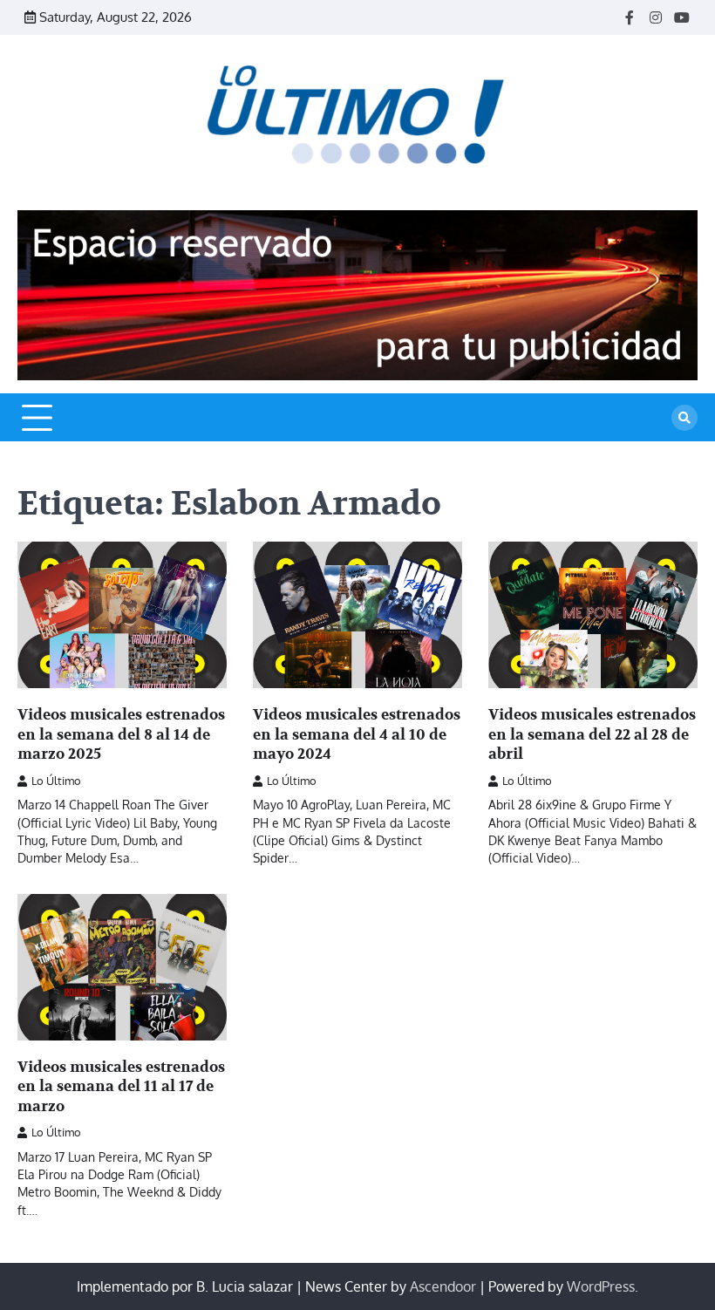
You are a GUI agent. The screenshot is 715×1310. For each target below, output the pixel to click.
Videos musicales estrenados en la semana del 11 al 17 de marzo (121, 1087)
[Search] (684, 418)
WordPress (601, 1286)
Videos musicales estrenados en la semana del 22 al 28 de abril (592, 734)
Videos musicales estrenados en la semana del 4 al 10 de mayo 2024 (356, 734)
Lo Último (56, 781)
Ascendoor (443, 1286)
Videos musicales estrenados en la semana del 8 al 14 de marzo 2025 (121, 734)
